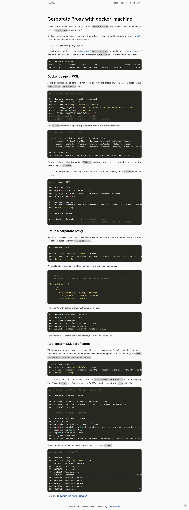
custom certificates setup (72, 496)
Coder (117, 507)
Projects (123, 3)
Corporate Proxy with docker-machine (89, 19)
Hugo (110, 507)
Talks (115, 3)
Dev (138, 3)
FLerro (51, 3)
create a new (133, 51)
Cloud (132, 3)
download (84, 51)
